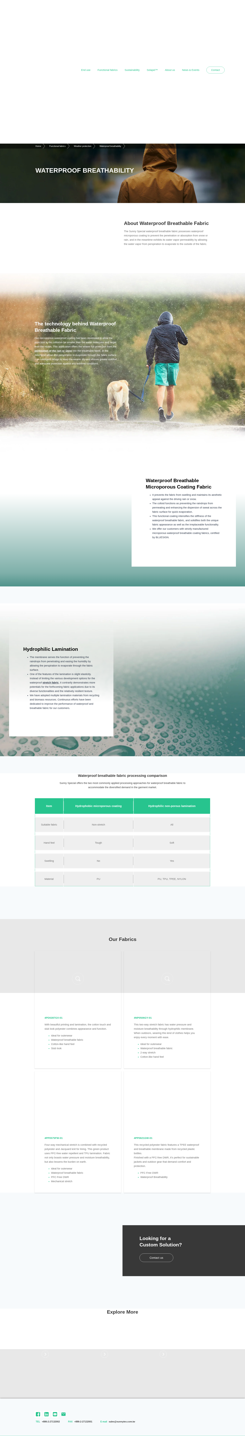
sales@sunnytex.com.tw (122, 1421)
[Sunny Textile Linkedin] (46, 1414)
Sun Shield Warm (56, 1336)
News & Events (190, 70)
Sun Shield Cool (173, 1336)
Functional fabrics (108, 70)
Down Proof (111, 1336)
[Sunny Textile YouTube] (55, 1414)
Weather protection (82, 146)
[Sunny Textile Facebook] (38, 1414)
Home (38, 146)
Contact (215, 70)
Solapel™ (152, 70)
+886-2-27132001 (83, 1421)
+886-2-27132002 (51, 1421)
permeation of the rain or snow (53, 350)
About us (170, 70)
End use (85, 70)
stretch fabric (51, 682)
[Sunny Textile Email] (63, 1414)
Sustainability (132, 70)
